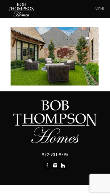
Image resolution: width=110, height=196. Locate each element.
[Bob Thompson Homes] (21, 9)
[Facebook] (47, 167)
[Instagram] (55, 167)
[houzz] (63, 167)
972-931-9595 (55, 154)
